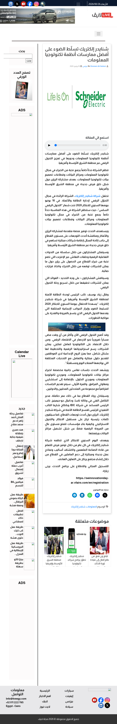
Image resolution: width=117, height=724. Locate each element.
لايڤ (45, 701)
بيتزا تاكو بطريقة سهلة (18, 563)
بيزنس (85, 66)
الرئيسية (45, 690)
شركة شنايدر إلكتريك (87, 195)
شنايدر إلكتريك (78, 506)
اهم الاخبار (45, 696)
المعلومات (91, 506)
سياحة (69, 706)
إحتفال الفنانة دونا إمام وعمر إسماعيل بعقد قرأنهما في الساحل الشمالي (16, 456)
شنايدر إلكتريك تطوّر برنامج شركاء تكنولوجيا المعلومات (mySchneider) (77, 563)
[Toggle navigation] (78, 4)
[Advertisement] (21, 631)
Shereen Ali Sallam (98, 66)
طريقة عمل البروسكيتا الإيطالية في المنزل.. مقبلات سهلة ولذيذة (16, 554)
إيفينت (69, 696)
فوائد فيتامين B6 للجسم (17, 482)
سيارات (69, 690)
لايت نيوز (45, 706)
